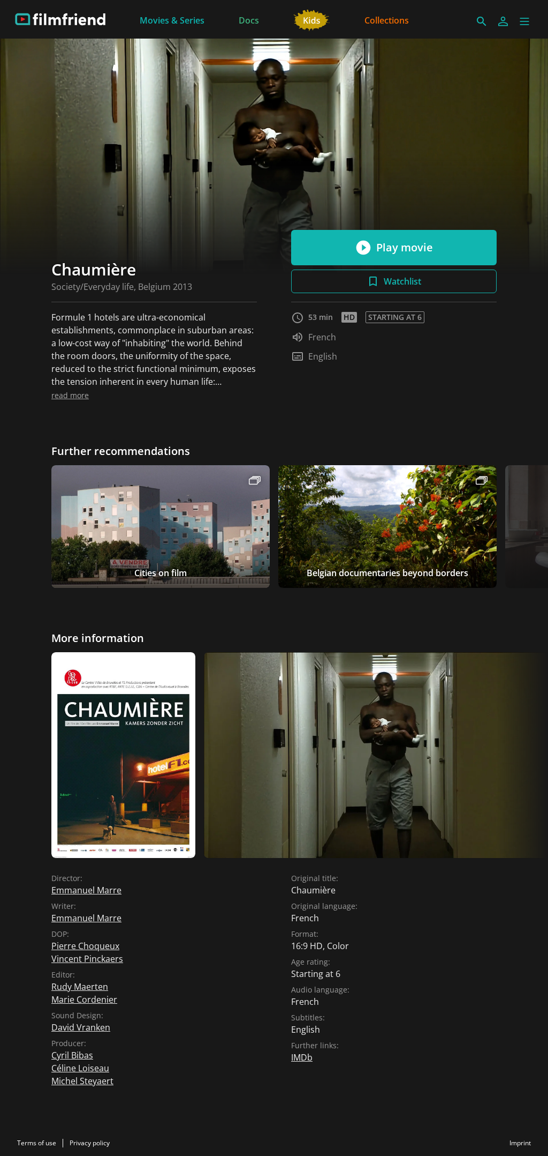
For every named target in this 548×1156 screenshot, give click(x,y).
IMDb (302, 1057)
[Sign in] (503, 21)
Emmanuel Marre (86, 890)
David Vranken (80, 1027)
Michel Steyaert (82, 1081)
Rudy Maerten (79, 987)
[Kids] (311, 19)
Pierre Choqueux (85, 946)
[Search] (481, 21)
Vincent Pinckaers (87, 959)
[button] (524, 21)
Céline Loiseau (80, 1068)
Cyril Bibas (72, 1055)
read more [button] (70, 395)
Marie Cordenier (84, 999)
